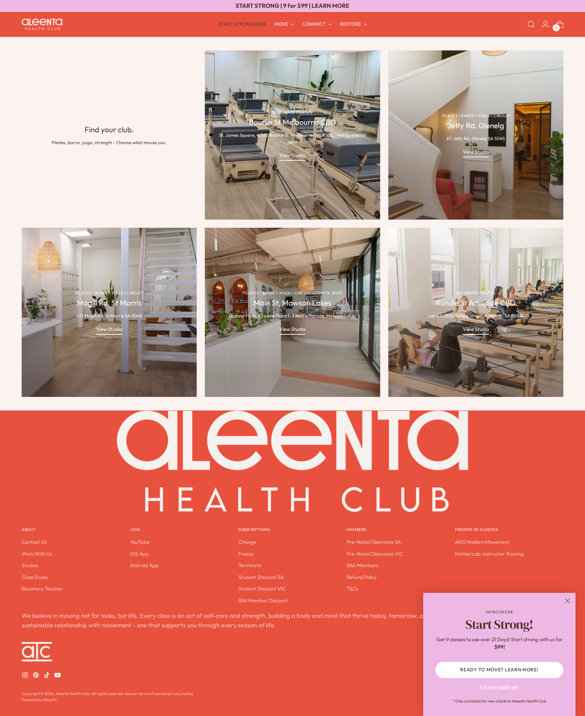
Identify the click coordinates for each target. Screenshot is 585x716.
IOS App (139, 554)
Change (247, 542)
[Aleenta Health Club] (42, 24)
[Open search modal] (531, 24)
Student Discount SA (261, 577)
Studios (30, 565)
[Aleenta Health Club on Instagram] (26, 676)
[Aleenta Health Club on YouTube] (58, 676)
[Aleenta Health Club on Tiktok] (47, 676)
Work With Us (37, 554)
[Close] (567, 601)
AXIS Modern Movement (482, 542)
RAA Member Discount (263, 600)
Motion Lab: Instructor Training (489, 554)
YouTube (139, 542)
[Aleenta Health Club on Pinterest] (36, 676)
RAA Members (362, 565)
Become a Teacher (42, 588)
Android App (144, 565)
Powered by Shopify (39, 699)
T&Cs (352, 588)
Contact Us (34, 542)
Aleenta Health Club (72, 693)
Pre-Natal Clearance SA (374, 542)
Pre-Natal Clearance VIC (375, 554)
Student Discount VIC (262, 588)
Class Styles (34, 577)
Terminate (249, 565)
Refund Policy (362, 577)
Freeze (246, 554)
